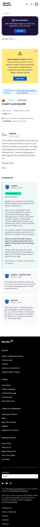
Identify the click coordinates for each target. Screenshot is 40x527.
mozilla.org (6, 508)
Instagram (11, 483)
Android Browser (9, 393)
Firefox (6, 13)
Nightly (5, 426)
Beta (4, 418)
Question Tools (8, 39)
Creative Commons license (17, 501)
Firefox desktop (8, 389)
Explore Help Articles (11, 372)
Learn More (20, 79)
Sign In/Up (6, 443)
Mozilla (7, 342)
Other (15, 118)
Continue (20, 31)
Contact (5, 524)
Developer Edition (9, 414)
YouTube (7, 483)
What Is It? (6, 447)
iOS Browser (7, 397)
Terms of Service (9, 512)
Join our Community (11, 368)
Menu (31, 4)
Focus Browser (8, 401)
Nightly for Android (10, 430)
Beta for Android (9, 422)
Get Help (5, 459)
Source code (7, 360)
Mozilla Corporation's (15, 489)
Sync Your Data (8, 455)
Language (5, 472)
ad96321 (12, 134)
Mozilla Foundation (20, 491)
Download (6, 385)
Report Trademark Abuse (12, 356)
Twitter (5, 364)
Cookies (5, 520)
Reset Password (9, 451)
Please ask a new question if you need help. (26, 92)
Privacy (5, 516)
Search (27, 4)
